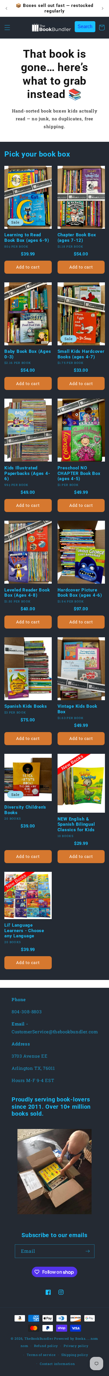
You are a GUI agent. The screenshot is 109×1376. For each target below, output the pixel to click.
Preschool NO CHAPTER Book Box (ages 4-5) (79, 473)
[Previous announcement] (6, 8)
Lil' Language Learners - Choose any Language (24, 930)
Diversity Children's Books (25, 810)
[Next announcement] (102, 8)
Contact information (57, 1364)
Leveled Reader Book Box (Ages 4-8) (27, 592)
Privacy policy (76, 1346)
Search (85, 26)
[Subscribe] (87, 1251)
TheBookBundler (38, 1338)
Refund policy (46, 1346)
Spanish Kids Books (25, 706)
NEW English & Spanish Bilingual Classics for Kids (76, 824)
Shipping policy (74, 1355)
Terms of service (41, 1355)
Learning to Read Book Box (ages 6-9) (26, 237)
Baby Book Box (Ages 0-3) (27, 354)
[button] (7, 27)
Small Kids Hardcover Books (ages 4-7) (81, 354)
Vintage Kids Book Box (77, 709)
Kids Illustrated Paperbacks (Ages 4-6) (27, 473)
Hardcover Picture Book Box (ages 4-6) (80, 592)
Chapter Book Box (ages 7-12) (77, 237)
